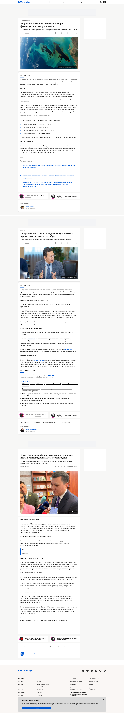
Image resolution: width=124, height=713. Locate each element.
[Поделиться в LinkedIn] (56, 33)
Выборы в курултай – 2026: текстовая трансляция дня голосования (44, 620)
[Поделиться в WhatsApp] (62, 33)
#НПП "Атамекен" (25, 422)
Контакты (73, 684)
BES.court (72, 2)
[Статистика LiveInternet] (90, 693)
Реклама (91, 684)
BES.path (39, 695)
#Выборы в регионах (26, 646)
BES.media (27, 33)
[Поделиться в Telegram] (65, 33)
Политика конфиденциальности (76, 688)
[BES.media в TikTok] (105, 671)
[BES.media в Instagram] (87, 671)
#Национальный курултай (62, 646)
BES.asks (39, 692)
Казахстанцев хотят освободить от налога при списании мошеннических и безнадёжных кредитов (47, 390)
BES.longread (62, 2)
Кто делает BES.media (76, 681)
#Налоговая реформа (65, 422)
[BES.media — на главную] (24, 2)
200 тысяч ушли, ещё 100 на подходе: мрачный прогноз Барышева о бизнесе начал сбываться (50, 385)
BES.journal (40, 689)
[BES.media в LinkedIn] (92, 671)
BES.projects (82, 2)
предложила (68, 349)
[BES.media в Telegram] (96, 671)
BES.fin (53, 2)
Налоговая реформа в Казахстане (43, 685)
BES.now (45, 2)
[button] (101, 2)
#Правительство (36, 422)
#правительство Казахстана (49, 422)
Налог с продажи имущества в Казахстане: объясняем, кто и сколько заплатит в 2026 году (49, 395)
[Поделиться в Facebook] (59, 33)
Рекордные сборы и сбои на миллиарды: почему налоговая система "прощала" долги (48, 404)
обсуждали (31, 339)
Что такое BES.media (94, 678)
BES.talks (20, 695)
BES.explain (21, 692)
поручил (51, 375)
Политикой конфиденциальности (60, 705)
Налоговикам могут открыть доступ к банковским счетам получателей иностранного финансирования (46, 399)
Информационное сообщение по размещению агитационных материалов (78, 694)
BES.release (73, 678)
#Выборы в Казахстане (39, 646)
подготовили (39, 360)
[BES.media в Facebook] (83, 671)
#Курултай (50, 646)
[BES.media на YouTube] (100, 671)
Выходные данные (94, 681)
